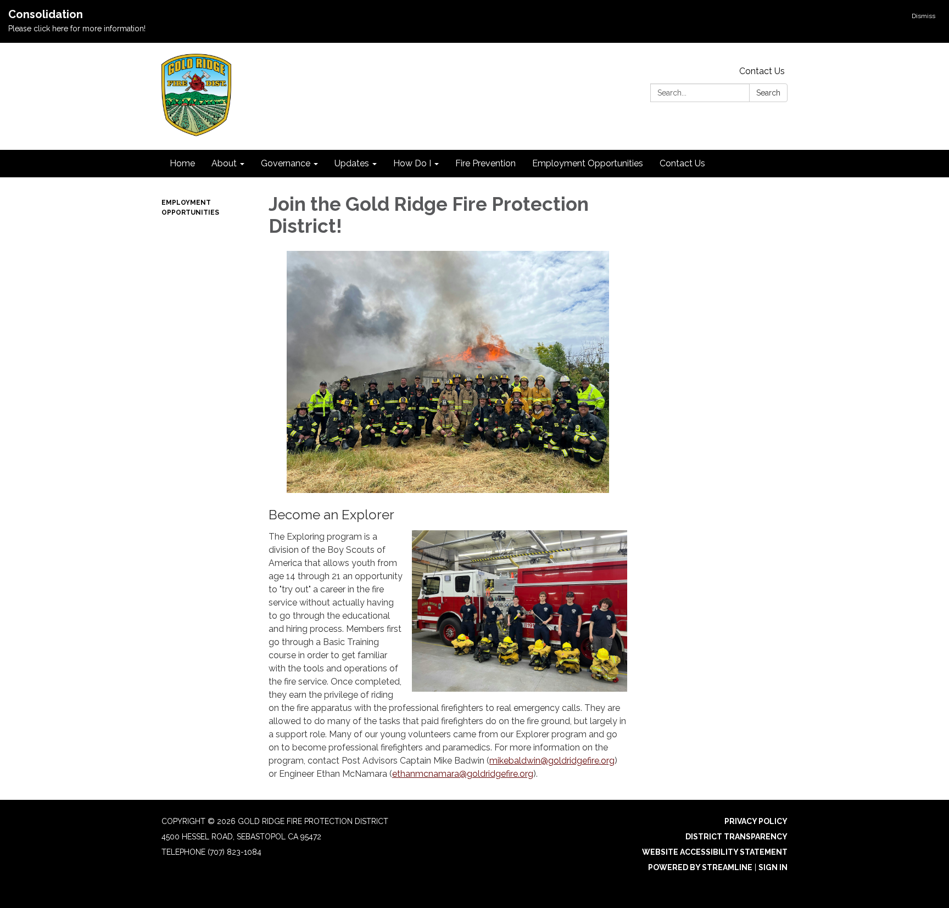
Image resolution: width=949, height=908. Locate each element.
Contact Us (762, 71)
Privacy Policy (756, 821)
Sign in (773, 867)
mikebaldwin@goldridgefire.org (552, 760)
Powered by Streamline (700, 867)
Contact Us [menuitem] (682, 163)
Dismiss (923, 16)
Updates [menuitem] (351, 163)
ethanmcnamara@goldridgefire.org (462, 774)
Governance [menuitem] (285, 163)
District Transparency (736, 836)
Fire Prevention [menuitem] (485, 163)
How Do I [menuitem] (412, 163)
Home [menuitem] (182, 163)
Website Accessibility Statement (715, 852)
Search (768, 92)
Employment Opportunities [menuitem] (587, 163)
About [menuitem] (224, 163)
